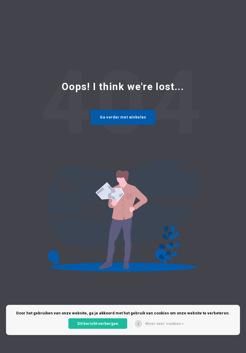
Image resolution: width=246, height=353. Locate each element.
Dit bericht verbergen (97, 323)
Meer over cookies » (164, 323)
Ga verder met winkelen (123, 117)
